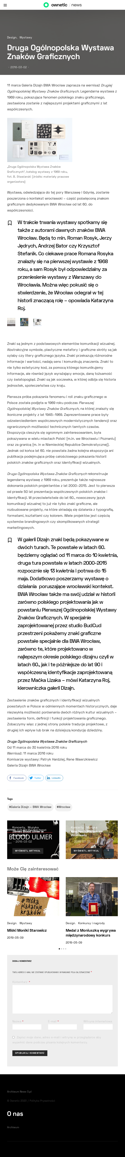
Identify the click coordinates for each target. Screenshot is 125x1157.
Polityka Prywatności (42, 1101)
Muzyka (33, 827)
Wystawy (26, 37)
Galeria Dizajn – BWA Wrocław (31, 807)
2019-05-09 (15, 938)
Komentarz (20, 982)
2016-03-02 (18, 67)
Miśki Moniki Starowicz (27, 930)
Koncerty (18, 827)
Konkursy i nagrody (91, 923)
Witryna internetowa (97, 1021)
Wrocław (64, 807)
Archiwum (13, 1127)
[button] (59, 949)
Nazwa (17, 1021)
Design (12, 37)
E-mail (53, 1021)
